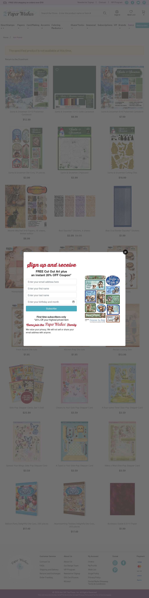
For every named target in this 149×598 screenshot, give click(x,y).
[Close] (125, 252)
